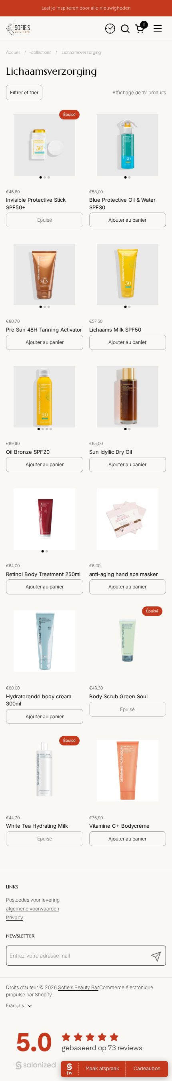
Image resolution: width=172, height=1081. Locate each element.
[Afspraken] (110, 29)
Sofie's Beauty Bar (78, 987)
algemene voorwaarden (32, 909)
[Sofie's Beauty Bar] (18, 28)
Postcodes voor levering (33, 900)
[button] (125, 29)
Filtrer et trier (24, 92)
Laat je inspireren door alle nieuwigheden (86, 8)
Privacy (14, 917)
